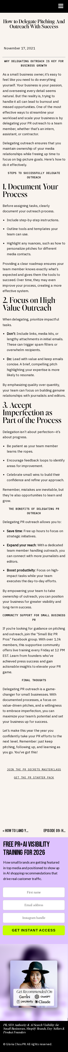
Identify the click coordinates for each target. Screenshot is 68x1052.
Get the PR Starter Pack (34, 777)
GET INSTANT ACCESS (34, 930)
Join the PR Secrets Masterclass (34, 769)
